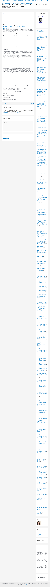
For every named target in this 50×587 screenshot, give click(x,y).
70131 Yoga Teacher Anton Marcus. (41, 322)
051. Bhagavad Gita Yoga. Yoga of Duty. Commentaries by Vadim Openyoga (41, 157)
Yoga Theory (28, 0)
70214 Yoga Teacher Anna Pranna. (41, 474)
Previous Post (4, 103)
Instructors (36, 0)
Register (40, 0)
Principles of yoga (39, 512)
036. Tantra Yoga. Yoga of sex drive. (42, 116)
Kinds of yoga (39, 509)
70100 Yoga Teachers (6, 1)
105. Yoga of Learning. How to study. (42, 195)
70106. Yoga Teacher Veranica (41, 281)
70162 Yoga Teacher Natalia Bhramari (42, 374)
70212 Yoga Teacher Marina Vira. (41, 471)
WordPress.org (39, 535)
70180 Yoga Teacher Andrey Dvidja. (42, 410)
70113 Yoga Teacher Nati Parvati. (41, 290)
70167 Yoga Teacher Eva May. (41, 385)
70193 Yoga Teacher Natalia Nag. (41, 436)
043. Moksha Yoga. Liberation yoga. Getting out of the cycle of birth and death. (42, 133)
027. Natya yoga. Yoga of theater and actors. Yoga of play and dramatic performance (42, 94)
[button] (47, 1)
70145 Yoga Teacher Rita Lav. (41, 346)
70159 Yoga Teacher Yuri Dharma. (41, 370)
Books (33, 0)
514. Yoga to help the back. (40, 247)
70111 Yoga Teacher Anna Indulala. (41, 287)
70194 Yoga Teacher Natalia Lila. (41, 437)
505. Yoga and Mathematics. (40, 231)
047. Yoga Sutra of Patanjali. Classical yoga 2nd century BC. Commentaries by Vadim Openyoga (42, 143)
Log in (37, 531)
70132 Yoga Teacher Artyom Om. (41, 324)
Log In (18, 1)
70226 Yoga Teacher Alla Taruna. (41, 493)
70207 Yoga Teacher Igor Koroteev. (41, 462)
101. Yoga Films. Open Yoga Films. (41, 187)
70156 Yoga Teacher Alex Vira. (41, 365)
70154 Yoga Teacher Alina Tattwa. (41, 363)
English (15, 1)
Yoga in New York (14, 0)
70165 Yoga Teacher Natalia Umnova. (42, 381)
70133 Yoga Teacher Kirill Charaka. (41, 325)
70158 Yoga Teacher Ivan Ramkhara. (42, 368)
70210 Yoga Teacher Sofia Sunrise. (41, 467)
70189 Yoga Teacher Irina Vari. (41, 429)
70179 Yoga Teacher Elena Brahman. (42, 408)
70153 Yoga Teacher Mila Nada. (41, 361)
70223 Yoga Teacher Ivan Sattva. (41, 488)
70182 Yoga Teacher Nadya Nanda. (41, 414)
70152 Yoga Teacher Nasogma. (41, 360)
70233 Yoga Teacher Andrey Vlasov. (42, 505)
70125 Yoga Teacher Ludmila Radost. (42, 310)
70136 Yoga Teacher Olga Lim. (41, 331)
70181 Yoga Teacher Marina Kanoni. (42, 412)
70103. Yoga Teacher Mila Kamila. (41, 276)
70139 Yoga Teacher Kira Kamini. (41, 336)
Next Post (32, 103)
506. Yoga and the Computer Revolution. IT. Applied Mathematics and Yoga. (42, 233)
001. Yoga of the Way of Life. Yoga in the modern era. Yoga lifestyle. (16, 26)
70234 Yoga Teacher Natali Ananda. (42, 507)
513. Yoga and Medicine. (40, 246)
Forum (25, 0)
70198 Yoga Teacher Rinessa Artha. (42, 444)
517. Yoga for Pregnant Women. (41, 252)
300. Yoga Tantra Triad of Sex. (41, 216)
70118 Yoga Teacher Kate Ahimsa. (41, 298)
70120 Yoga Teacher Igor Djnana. (41, 302)
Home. (4, 0)
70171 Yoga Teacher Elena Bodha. (41, 392)
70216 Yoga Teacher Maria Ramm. (41, 477)
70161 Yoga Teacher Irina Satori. (41, 373)
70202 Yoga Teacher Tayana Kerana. (42, 452)
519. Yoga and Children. (40, 255)
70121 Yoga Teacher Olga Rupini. (41, 303)
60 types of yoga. (8, 0)
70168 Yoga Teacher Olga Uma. (41, 386)
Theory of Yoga (39, 513)
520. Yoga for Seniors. (40, 256)
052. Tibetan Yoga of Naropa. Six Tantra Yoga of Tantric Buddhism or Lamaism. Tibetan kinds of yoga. (41, 160)
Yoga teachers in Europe (40, 514)
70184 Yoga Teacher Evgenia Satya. (42, 418)
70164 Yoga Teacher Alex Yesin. (41, 380)
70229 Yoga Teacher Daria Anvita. (41, 497)
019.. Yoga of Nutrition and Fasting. (41, 76)
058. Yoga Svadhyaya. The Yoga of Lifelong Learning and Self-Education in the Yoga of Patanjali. (42, 179)
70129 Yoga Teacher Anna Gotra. (41, 318)
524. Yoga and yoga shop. (40, 263)
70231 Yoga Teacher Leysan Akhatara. (42, 500)
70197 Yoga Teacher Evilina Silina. (41, 443)
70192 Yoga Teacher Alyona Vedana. (42, 434)
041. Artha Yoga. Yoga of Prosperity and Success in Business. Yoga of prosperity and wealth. (41, 128)
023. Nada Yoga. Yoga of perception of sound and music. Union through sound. (42, 85)
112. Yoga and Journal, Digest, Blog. (42, 212)
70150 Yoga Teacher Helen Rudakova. (42, 356)
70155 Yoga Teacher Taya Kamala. (41, 364)
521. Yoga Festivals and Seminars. (41, 257)
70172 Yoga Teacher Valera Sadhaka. (42, 393)
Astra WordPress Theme (28, 584)
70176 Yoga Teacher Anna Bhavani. (41, 402)
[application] (30, 0)
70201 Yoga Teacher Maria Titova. (41, 451)
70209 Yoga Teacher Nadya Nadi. (41, 466)
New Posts (11, 1)
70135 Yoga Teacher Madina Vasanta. (42, 329)
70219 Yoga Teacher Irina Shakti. (41, 482)
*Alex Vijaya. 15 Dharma (40, 35)
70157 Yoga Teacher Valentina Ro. (41, 367)
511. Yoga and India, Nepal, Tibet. (41, 243)
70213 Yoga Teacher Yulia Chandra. (42, 472)
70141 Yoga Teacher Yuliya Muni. (41, 339)
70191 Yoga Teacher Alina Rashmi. (41, 432)
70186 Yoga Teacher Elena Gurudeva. (42, 422)
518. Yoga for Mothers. (40, 253)
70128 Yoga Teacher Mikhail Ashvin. (42, 316)
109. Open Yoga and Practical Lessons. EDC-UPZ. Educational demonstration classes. (41, 205)
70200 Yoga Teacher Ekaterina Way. (42, 449)
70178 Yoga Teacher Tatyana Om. (41, 406)
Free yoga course (20, 0)
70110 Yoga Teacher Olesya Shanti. (41, 286)
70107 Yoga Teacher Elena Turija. (41, 282)
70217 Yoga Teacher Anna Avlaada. (41, 478)
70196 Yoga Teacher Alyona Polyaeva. (42, 441)
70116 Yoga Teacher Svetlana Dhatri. (42, 294)
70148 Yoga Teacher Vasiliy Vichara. (42, 351)
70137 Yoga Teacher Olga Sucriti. (41, 332)
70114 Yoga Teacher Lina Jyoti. (41, 291)
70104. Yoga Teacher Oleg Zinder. (41, 277)
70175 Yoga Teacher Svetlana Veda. (42, 400)
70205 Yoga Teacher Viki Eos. (41, 459)
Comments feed (39, 534)
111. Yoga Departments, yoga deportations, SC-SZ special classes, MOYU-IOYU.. (42, 210)
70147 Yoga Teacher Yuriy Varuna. (41, 350)
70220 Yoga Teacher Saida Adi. (41, 483)
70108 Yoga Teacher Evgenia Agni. (41, 283)
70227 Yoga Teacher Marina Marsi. (41, 494)
